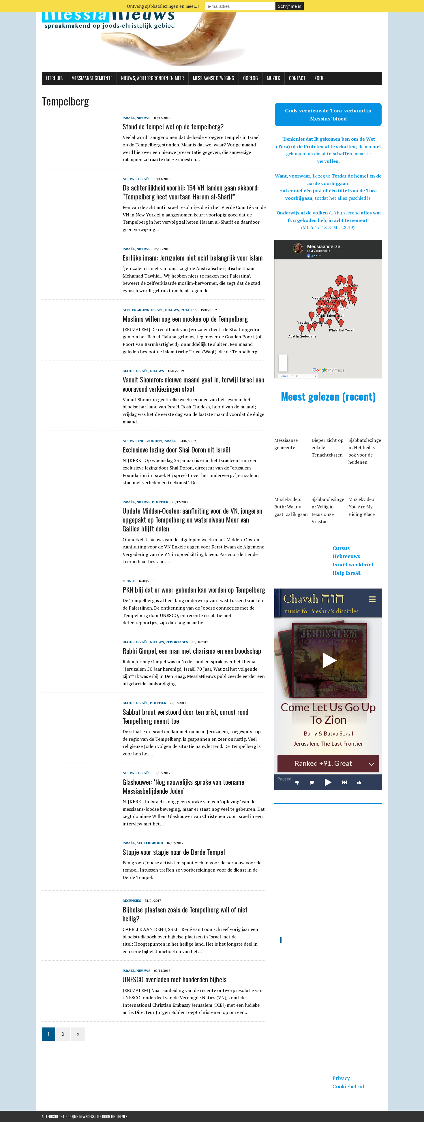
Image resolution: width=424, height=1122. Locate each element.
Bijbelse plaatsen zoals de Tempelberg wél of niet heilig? (185, 913)
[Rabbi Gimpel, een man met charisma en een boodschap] (79, 677)
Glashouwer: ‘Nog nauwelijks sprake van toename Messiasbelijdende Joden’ (183, 786)
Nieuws (143, 118)
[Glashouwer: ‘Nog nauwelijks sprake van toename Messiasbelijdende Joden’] (79, 808)
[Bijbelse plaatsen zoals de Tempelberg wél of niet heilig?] (79, 936)
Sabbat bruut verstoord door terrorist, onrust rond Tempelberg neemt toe (185, 716)
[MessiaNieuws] (212, 36)
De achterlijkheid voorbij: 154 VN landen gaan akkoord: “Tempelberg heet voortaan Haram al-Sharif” (190, 191)
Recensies (132, 900)
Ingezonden (150, 441)
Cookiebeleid (348, 1086)
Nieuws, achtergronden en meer (152, 78)
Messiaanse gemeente (92, 78)
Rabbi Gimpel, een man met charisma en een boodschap (192, 650)
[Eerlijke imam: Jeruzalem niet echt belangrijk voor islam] (79, 284)
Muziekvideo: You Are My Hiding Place (362, 506)
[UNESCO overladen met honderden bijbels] (79, 1006)
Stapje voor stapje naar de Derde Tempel (174, 851)
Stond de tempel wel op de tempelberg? (173, 126)
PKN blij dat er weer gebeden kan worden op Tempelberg (194, 589)
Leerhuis (54, 78)
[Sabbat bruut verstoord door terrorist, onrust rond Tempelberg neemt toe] (79, 738)
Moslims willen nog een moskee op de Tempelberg (185, 318)
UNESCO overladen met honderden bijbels (174, 979)
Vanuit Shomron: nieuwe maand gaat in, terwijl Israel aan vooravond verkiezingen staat (193, 383)
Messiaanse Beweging (213, 78)
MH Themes (119, 1116)
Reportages (177, 642)
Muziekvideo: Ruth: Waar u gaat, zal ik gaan (291, 506)
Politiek (189, 310)
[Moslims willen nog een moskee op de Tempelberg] (79, 345)
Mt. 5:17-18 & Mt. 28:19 (328, 227)
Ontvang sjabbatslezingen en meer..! (163, 6)
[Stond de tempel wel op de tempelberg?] (79, 153)
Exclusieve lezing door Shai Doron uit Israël (176, 449)
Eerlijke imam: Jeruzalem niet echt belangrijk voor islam (193, 257)
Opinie (129, 581)
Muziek (273, 78)
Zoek (318, 78)
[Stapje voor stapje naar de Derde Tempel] (79, 878)
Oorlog (250, 78)
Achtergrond (136, 310)
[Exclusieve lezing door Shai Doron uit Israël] (79, 476)
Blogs (128, 371)
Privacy (341, 1077)
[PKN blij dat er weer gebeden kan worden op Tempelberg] (79, 616)
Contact (297, 78)
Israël (129, 118)
